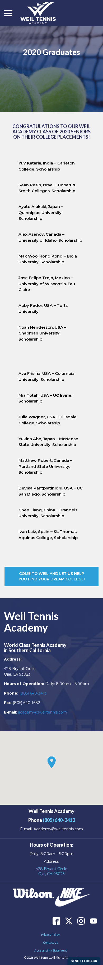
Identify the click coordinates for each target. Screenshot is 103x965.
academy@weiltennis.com (42, 712)
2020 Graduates (51, 52)
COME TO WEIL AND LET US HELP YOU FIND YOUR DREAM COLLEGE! (51, 576)
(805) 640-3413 (32, 693)
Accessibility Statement (50, 950)
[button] (51, 762)
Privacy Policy (50, 934)
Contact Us (50, 942)
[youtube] (93, 921)
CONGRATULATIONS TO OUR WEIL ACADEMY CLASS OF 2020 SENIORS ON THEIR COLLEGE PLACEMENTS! (51, 131)
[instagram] (81, 921)
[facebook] (56, 921)
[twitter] (68, 921)
